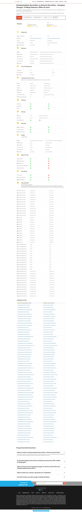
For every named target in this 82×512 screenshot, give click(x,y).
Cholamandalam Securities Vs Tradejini (24, 370)
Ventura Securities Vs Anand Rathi (48, 419)
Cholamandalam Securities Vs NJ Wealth (24, 347)
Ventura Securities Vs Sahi (47, 327)
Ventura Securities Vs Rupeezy (48, 417)
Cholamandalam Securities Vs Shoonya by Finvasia (26, 345)
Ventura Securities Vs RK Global (48, 385)
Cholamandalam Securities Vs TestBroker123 (25, 325)
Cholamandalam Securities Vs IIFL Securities (25, 399)
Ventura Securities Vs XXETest (48, 307)
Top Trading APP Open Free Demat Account (41, 510)
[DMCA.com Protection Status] (41, 489)
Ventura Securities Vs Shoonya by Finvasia (50, 345)
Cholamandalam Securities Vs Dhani (23, 401)
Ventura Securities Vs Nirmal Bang (48, 390)
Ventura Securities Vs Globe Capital (49, 352)
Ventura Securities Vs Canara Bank (49, 354)
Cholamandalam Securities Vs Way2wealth (24, 365)
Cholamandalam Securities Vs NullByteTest (24, 314)
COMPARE (56, 1)
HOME (33, 1)
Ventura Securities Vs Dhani (47, 401)
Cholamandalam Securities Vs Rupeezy (24, 417)
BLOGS (65, 1)
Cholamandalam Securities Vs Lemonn (24, 334)
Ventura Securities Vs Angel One (48, 426)
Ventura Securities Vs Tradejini (48, 370)
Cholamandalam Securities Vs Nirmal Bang (24, 390)
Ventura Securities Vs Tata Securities (49, 372)
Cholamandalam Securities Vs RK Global (24, 385)
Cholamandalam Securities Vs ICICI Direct (24, 430)
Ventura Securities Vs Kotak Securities (49, 394)
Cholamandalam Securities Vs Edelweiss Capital (25, 412)
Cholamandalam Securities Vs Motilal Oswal (25, 428)
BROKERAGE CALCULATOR (49, 1)
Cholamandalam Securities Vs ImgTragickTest (25, 309)
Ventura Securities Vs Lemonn (48, 334)
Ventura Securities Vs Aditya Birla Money (50, 421)
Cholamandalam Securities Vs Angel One (24, 426)
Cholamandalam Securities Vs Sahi (23, 327)
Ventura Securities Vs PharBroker (48, 318)
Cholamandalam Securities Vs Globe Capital (25, 352)
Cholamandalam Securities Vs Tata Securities (25, 372)
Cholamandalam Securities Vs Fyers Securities (25, 410)
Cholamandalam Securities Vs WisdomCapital (25, 363)
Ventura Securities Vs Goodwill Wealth (49, 343)
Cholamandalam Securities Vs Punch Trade (24, 329)
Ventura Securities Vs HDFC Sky (48, 338)
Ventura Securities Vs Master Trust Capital (50, 392)
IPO (35, 1)
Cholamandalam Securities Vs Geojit (23, 408)
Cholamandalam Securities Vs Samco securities (25, 383)
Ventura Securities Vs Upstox (48, 439)
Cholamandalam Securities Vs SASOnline (24, 381)
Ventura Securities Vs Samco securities (49, 383)
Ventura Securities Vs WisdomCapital (49, 363)
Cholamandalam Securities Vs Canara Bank (24, 354)
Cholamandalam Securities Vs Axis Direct (24, 356)
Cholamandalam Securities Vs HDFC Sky (24, 338)
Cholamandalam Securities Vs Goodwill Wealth (25, 343)
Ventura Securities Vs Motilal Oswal (49, 428)
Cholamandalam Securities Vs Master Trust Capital (26, 392)
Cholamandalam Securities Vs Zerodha (24, 441)
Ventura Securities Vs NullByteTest (49, 314)
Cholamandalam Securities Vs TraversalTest (25, 316)
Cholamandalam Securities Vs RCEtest (24, 305)
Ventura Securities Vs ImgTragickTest (49, 309)
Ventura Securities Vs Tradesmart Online (50, 437)
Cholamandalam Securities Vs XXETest (24, 307)
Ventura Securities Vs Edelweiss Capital (49, 412)
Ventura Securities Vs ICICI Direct (48, 430)
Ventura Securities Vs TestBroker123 (49, 325)
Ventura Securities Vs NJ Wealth (48, 347)
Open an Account (34, 25)
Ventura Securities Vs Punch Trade (49, 329)
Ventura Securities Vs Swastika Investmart (50, 374)
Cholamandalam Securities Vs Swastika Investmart (26, 374)
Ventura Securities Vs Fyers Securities (49, 410)
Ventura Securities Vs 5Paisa (48, 361)
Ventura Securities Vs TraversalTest (49, 316)
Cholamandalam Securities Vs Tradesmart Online (25, 437)
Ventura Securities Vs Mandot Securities (50, 336)
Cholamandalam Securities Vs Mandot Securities (25, 336)
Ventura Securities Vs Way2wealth (48, 365)
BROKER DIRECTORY (40, 1)
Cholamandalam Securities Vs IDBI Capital (24, 403)
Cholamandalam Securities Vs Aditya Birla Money (25, 421)
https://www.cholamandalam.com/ (35, 38)
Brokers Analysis (41, 507)
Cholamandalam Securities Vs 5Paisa (23, 361)
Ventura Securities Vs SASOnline (48, 381)
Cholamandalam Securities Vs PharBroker (24, 318)
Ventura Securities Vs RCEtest (48, 305)
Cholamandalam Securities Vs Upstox (24, 439)
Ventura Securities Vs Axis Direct (48, 356)
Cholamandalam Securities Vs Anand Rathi (24, 419)
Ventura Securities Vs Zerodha (48, 441)
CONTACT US (61, 1)
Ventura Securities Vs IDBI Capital (48, 403)
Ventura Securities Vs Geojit (48, 408)
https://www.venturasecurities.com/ (54, 38)
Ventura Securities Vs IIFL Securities (49, 399)
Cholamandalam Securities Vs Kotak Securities (25, 394)
